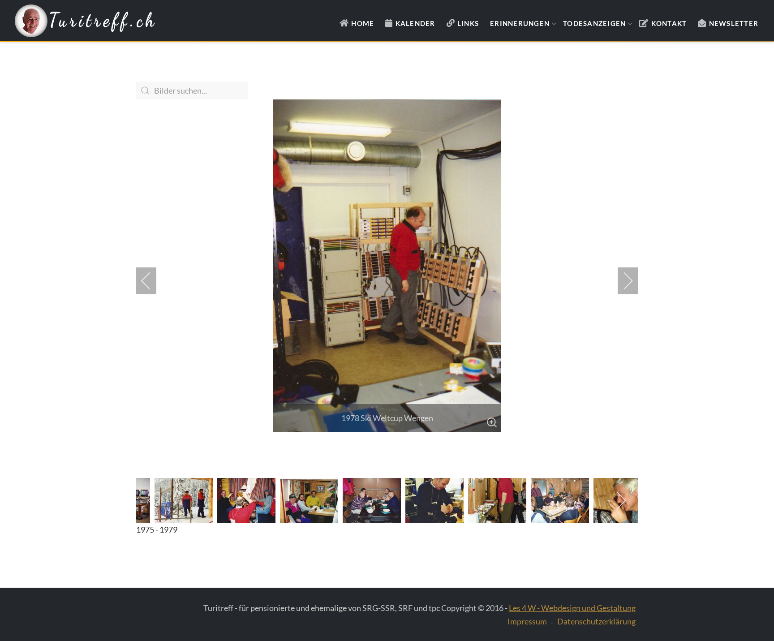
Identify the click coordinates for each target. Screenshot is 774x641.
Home (362, 23)
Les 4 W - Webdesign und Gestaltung (572, 608)
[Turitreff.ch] (84, 21)
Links (468, 23)
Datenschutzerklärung (596, 621)
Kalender (415, 23)
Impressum (527, 621)
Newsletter (734, 23)
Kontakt (669, 23)
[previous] (152, 280)
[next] (622, 280)
